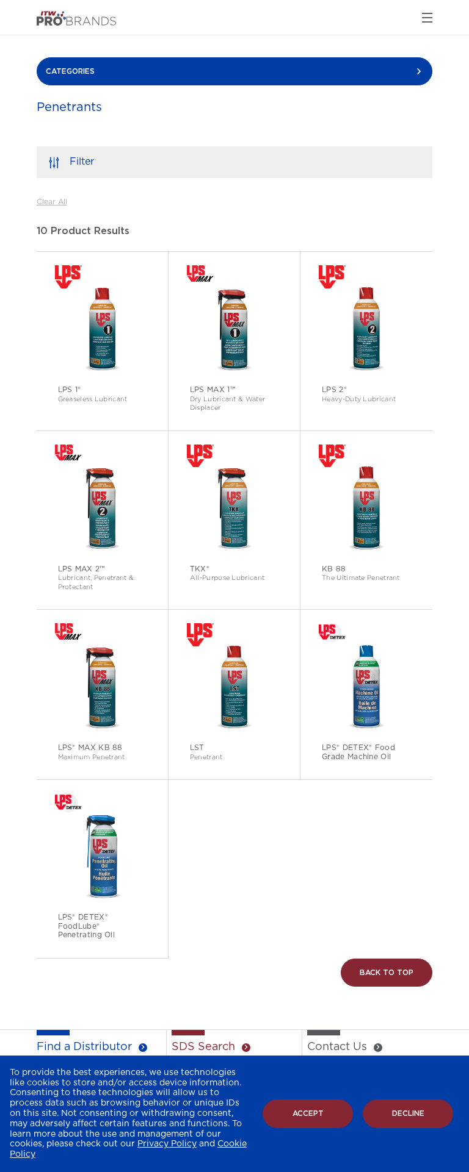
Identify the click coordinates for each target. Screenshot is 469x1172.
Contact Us (337, 1047)
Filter (82, 161)
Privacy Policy (167, 1144)
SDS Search (203, 1047)
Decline (408, 1113)
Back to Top (386, 972)
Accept (308, 1113)
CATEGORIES (70, 71)
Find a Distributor (84, 1047)
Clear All (52, 201)
